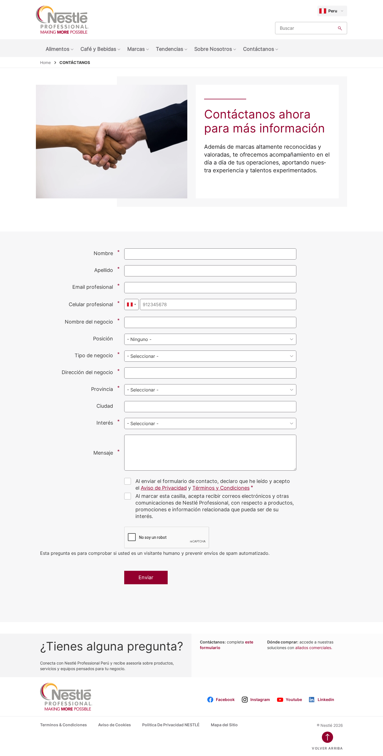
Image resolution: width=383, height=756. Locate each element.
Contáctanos (258, 49)
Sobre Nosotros (213, 49)
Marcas (136, 49)
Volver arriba (327, 748)
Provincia (102, 389)
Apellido (103, 270)
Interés (104, 423)
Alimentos (57, 49)
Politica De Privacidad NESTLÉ (171, 724)
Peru (332, 10)
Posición (103, 339)
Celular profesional (91, 304)
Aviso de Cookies (114, 724)
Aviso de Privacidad (164, 488)
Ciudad (104, 406)
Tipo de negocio (94, 355)
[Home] (62, 20)
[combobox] (131, 304)
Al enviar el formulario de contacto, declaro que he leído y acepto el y (212, 484)
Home (45, 62)
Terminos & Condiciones (63, 724)
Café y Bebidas (98, 49)
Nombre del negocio (89, 322)
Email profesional (92, 287)
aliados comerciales (313, 647)
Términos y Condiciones (221, 488)
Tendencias (169, 49)
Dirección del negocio (87, 372)
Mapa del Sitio (224, 724)
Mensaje (103, 453)
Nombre (103, 253)
